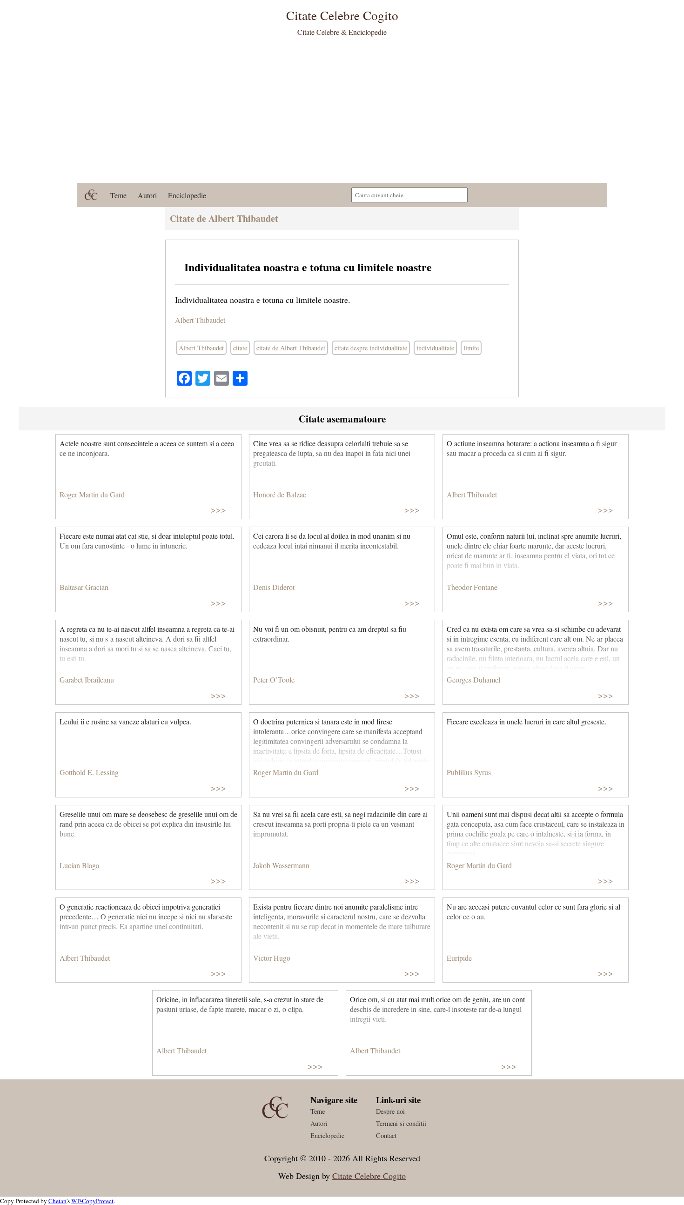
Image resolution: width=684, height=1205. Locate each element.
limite (471, 347)
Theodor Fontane (472, 587)
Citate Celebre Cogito (369, 1175)
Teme (118, 195)
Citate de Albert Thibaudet (224, 218)
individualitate (435, 347)
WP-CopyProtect (92, 1201)
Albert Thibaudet (200, 320)
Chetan (57, 1201)
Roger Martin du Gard (92, 494)
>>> (218, 509)
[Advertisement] (342, 113)
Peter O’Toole (274, 679)
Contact (386, 1135)
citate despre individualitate (371, 347)
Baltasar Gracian (84, 587)
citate (240, 347)
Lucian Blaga (79, 865)
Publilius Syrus (469, 772)
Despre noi (390, 1111)
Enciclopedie (187, 195)
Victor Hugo (271, 958)
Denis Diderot (274, 587)
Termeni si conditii (401, 1123)
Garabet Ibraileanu (87, 679)
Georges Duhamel (473, 679)
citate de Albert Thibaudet (290, 347)
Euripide (459, 958)
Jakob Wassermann (281, 865)
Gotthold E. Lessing (89, 772)
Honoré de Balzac (279, 494)
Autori (147, 195)
